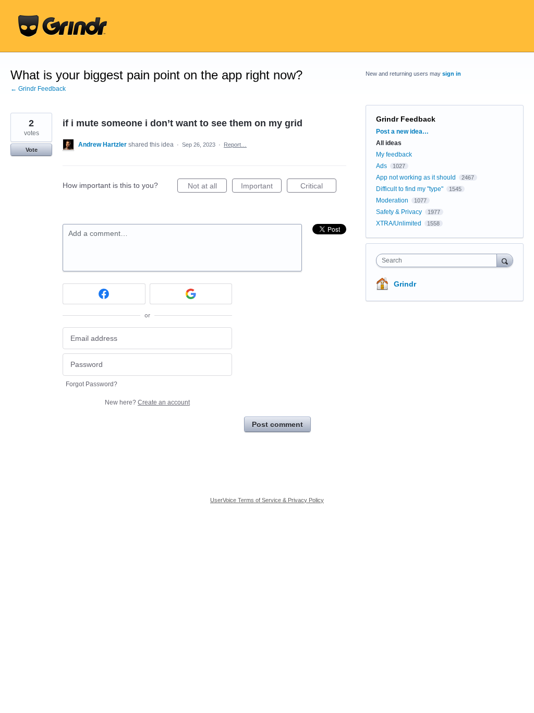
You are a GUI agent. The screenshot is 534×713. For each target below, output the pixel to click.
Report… (235, 144)
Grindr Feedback (405, 119)
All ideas (389, 143)
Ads (381, 166)
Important (261, 187)
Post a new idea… (402, 131)
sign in (451, 73)
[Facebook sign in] (104, 293)
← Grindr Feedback (38, 88)
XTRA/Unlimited (398, 223)
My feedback (394, 154)
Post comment (277, 424)
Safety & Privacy (399, 212)
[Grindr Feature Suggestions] (62, 26)
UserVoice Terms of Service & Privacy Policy (267, 500)
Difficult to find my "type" (409, 189)
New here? (147, 402)
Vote (32, 150)
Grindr (405, 284)
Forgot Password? (91, 384)
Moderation (393, 200)
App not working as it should (416, 177)
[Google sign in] (191, 293)
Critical (318, 187)
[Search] (504, 260)
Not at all (207, 187)
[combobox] (438, 260)
